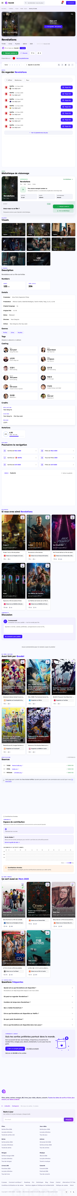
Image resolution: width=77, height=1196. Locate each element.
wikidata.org (18, 772)
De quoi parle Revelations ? (13, 1019)
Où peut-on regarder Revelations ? (16, 996)
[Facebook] (62, 64)
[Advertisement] (38, 151)
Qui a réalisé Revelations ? (13, 1008)
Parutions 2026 (6, 1168)
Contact (58, 1182)
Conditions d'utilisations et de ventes (12, 1185)
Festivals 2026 (44, 1171)
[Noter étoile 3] (15, 65)
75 (35, 607)
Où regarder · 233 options (54, 26)
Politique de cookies (62, 1185)
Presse (52, 1182)
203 (6, 607)
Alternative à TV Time (69, 1182)
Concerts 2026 (44, 1168)
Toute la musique (45, 1161)
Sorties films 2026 (7, 1129)
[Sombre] (73, 1191)
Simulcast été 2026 (45, 1142)
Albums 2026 (43, 1155)
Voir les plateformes (22, 58)
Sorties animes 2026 (46, 1145)
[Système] (66, 1192)
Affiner (10, 80)
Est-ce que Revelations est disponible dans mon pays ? (23, 1025)
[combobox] (34, 3)
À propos (4, 1182)
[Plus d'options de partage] (72, 64)
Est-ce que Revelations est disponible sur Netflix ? (21, 1013)
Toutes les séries (6, 1147)
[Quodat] (4, 1091)
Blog (46, 1182)
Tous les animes (44, 1147)
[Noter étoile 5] (19, 65)
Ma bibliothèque (67, 179)
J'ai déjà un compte (32, 1048)
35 (56, 559)
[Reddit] (69, 64)
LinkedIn (7, 1106)
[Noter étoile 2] (12, 65)
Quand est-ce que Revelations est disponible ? (20, 988)
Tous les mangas (7, 1161)
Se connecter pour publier (13, 636)
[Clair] (70, 1191)
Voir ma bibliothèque (64, 210)
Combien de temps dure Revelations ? (17, 1002)
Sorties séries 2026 (7, 1142)
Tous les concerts (45, 1174)
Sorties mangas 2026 (8, 1155)
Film (72, 14)
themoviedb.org (17, 765)
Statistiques (39, 1182)
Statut (72, 1185)
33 (31, 607)
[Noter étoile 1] (10, 65)
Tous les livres (6, 1174)
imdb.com (15, 769)
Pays (28, 80)
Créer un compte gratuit (15, 1049)
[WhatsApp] (65, 64)
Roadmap (27, 1182)
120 (61, 559)
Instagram (15, 1106)
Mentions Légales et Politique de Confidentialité (39, 1185)
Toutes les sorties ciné (8, 1135)
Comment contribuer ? (15, 1182)
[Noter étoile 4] (17, 65)
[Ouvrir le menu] (2, 3)
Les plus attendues (7, 1145)
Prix (33, 1182)
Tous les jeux (43, 1135)
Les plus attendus (7, 1132)
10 (11, 607)
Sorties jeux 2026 (45, 1129)
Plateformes (19, 80)
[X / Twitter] (58, 64)
